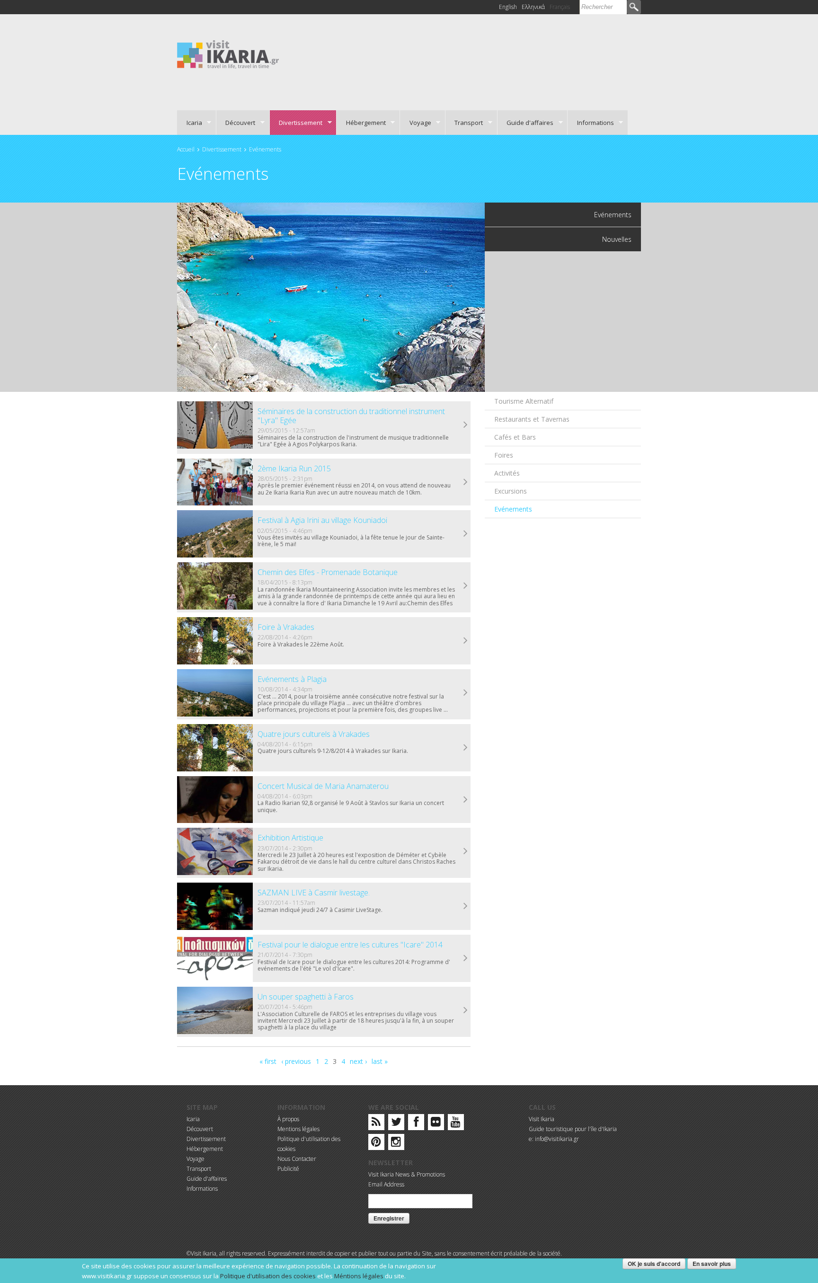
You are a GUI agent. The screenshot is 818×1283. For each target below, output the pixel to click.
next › (358, 1061)
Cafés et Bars (515, 437)
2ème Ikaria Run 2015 (294, 468)
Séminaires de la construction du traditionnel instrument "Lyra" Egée (351, 415)
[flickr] (436, 1124)
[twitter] (396, 1124)
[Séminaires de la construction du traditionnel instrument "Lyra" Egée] (215, 425)
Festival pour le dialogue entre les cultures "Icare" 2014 (350, 944)
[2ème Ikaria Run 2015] (215, 482)
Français (560, 7)
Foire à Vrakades (286, 627)
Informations (591, 122)
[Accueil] (228, 53)
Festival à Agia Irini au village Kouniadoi (322, 520)
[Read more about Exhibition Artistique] (465, 851)
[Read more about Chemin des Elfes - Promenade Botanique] (465, 586)
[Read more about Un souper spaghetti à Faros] (465, 1010)
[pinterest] (376, 1144)
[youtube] (456, 1124)
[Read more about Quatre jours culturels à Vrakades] (465, 748)
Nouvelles (616, 239)
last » (380, 1061)
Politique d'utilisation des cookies (268, 1276)
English (508, 7)
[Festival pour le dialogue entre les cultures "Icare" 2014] (215, 958)
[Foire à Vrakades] (215, 640)
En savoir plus (712, 1263)
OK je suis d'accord (654, 1263)
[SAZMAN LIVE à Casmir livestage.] (215, 906)
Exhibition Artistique (290, 837)
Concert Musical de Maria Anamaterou (323, 786)
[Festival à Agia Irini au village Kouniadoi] (215, 533)
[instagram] (396, 1144)
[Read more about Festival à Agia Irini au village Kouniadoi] (465, 534)
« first (267, 1061)
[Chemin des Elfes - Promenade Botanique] (215, 586)
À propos (288, 1119)
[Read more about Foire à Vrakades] (465, 641)
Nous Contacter (296, 1159)
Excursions (510, 491)
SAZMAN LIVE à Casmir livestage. (314, 892)
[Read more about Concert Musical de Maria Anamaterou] (465, 800)
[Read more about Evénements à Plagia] (465, 693)
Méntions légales (358, 1276)
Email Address (386, 1184)
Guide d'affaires (526, 122)
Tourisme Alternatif (523, 401)
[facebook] (416, 1124)
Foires (503, 455)
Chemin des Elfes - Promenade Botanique (328, 572)
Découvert (236, 122)
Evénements (265, 149)
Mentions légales (298, 1129)
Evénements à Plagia (292, 679)
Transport (464, 122)
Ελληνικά (533, 7)
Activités (507, 473)
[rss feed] (376, 1124)
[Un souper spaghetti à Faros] (215, 1010)
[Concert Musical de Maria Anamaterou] (215, 799)
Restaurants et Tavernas (531, 419)
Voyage (415, 122)
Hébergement (361, 122)
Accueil (186, 149)
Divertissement (296, 122)
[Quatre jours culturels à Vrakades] (215, 747)
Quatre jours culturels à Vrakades (314, 734)
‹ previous (296, 1061)
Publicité (288, 1169)
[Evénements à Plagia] (215, 693)
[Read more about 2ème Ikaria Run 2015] (465, 482)
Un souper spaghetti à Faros (306, 996)
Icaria (189, 122)
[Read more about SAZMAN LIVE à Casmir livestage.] (465, 906)
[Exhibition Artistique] (215, 851)
